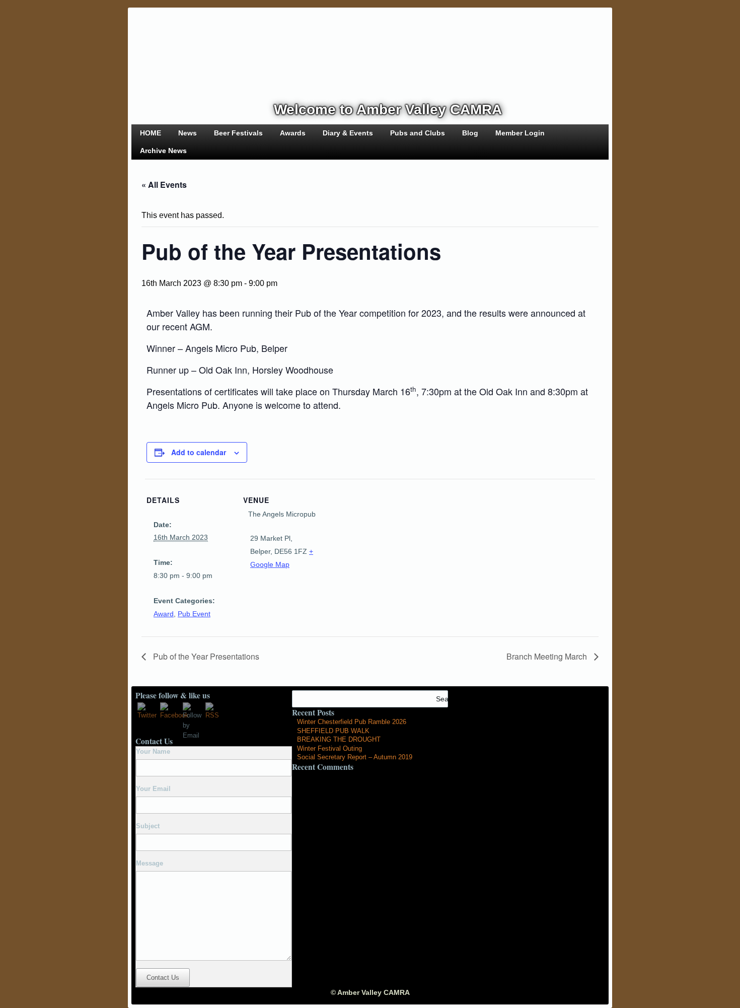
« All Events (164, 184)
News (187, 133)
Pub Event (194, 614)
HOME (150, 133)
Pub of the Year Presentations (205, 656)
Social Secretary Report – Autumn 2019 (354, 757)
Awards (293, 133)
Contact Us (162, 977)
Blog (470, 133)
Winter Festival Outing (329, 748)
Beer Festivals (238, 133)
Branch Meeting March (547, 656)
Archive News (163, 151)
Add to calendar (198, 452)
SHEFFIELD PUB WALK (333, 731)
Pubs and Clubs (417, 133)
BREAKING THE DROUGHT (339, 739)
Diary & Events (348, 133)
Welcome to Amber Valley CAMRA (388, 109)
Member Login (520, 133)
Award (164, 614)
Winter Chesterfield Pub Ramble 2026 (351, 722)
